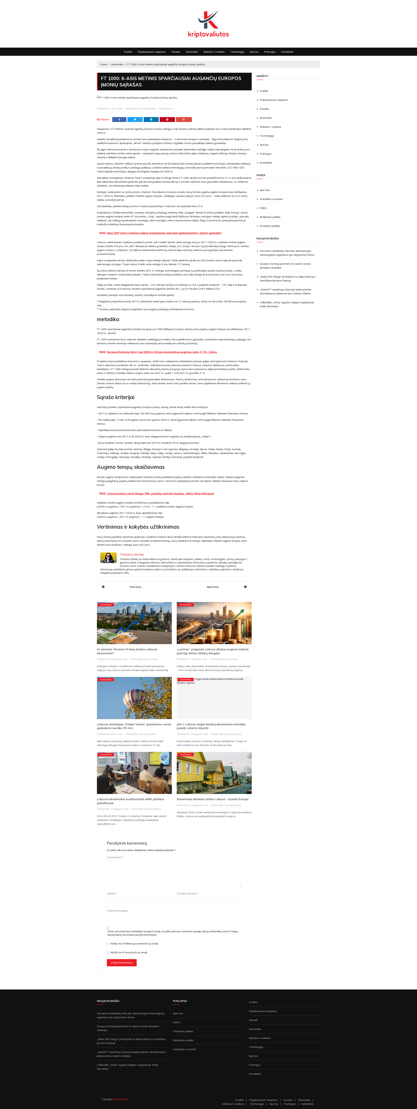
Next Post (213, 586)
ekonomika (105, 605)
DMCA (263, 208)
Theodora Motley (147, 108)
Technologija (237, 51)
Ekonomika (192, 51)
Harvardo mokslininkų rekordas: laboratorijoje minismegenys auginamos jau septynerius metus (287, 252)
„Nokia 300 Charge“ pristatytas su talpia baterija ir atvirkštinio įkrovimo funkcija (288, 278)
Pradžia (128, 51)
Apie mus (265, 190)
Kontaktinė (287, 51)
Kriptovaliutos (121, 1099)
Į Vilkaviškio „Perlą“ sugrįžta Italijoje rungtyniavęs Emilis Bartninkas (287, 304)
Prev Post (135, 586)
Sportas (254, 51)
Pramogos (270, 51)
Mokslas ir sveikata (213, 51)
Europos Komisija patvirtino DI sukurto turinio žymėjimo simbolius (285, 265)
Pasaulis (175, 51)
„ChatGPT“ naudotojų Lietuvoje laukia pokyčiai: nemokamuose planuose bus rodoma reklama (285, 291)
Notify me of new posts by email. (128, 952)
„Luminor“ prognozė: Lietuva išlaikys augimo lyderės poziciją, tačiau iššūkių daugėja (213, 651)
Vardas (112, 893)
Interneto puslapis (117, 910)
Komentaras (115, 857)
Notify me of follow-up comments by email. (134, 943)
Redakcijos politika (270, 217)
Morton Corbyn (150, 659)
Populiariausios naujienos (152, 51)
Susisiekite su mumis (271, 199)
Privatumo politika (270, 225)
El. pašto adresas (187, 893)
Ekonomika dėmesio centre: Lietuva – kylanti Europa (212, 799)
